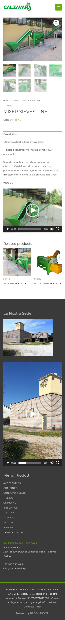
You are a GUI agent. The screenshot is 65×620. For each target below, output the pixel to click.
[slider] (29, 229)
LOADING (9, 512)
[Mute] (52, 229)
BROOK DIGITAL (40, 613)
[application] (32, 210)
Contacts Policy (32, 606)
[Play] (7, 229)
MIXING (15, 100)
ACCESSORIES (12, 483)
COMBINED (10, 488)
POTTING (8, 522)
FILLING (8, 498)
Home (6, 100)
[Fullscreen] (57, 229)
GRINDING (9, 502)
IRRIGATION (10, 507)
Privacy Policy (24, 602)
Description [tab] (9, 134)
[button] (56, 23)
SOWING (8, 527)
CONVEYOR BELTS (14, 492)
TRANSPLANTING (13, 532)
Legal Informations (45, 602)
